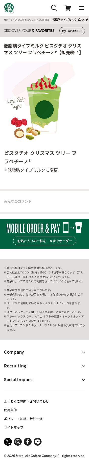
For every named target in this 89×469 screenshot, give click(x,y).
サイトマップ (13, 427)
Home (8, 19)
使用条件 (10, 410)
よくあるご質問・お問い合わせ (26, 401)
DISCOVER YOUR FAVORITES (32, 19)
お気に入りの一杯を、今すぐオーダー (44, 241)
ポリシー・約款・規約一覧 (23, 418)
